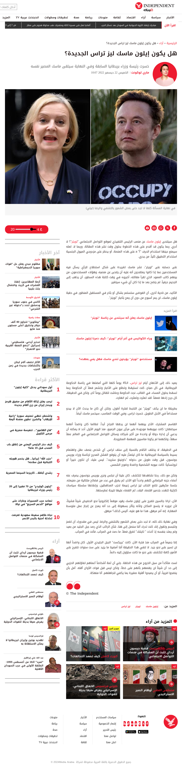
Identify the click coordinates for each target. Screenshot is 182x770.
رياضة (88, 17)
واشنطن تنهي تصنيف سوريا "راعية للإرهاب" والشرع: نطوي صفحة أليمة (30, 418)
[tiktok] (128, 723)
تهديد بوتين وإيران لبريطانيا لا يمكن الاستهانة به (24, 642)
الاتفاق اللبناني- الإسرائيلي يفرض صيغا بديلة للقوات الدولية (95, 690)
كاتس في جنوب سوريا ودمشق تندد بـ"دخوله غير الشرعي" (24, 305)
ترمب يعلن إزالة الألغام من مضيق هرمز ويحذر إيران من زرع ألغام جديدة (28, 403)
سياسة (156, 17)
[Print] (147, 228)
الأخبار (170, 17)
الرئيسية (172, 43)
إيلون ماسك (153, 241)
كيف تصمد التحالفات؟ (94, 656)
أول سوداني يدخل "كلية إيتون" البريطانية (33, 389)
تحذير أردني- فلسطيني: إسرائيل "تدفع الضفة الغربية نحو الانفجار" (22, 345)
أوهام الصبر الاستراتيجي (154, 692)
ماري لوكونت (140, 72)
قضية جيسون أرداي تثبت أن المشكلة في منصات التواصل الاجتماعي (150, 652)
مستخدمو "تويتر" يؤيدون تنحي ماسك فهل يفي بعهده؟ (115, 359)
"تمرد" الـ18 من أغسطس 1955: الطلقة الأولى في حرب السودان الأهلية (23, 665)
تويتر (74, 241)
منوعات (103, 17)
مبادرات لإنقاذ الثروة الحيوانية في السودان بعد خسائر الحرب (144, 25)
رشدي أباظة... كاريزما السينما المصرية (29, 473)
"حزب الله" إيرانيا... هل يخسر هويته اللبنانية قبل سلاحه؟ (30, 460)
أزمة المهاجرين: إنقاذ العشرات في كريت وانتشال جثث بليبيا (23, 285)
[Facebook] (147, 723)
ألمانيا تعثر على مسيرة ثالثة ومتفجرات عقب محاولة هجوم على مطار (75, 25)
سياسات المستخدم (106, 717)
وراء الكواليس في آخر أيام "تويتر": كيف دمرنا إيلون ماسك (114, 338)
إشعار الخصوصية (107, 723)
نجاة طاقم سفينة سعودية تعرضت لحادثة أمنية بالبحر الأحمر (32, 517)
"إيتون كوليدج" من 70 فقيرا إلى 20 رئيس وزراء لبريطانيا (30, 488)
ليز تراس (136, 383)
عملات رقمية (34, 317)
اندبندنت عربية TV (27, 17)
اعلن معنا (111, 742)
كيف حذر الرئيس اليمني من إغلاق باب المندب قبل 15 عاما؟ (29, 446)
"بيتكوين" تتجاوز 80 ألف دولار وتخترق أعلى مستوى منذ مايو (24, 325)
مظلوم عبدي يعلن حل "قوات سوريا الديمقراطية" (22, 266)
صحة (76, 17)
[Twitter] (143, 723)
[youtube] (136, 723)
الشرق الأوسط (33, 297)
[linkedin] (132, 723)
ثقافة (117, 17)
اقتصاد (130, 17)
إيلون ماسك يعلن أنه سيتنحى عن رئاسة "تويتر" (121, 318)
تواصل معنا (110, 736)
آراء (143, 17)
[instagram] (139, 723)
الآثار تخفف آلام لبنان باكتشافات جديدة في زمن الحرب (24, 366)
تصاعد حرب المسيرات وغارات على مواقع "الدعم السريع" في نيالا (32, 502)
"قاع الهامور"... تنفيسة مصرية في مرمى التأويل (31, 432)
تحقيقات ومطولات (56, 17)
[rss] (124, 723)
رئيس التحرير (109, 729)
